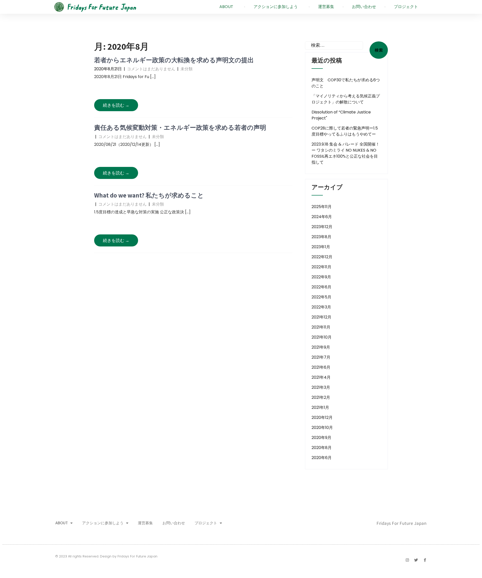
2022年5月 (321, 297)
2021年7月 (321, 357)
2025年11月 (322, 207)
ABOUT (226, 7)
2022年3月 (321, 307)
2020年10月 (322, 427)
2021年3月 (321, 387)
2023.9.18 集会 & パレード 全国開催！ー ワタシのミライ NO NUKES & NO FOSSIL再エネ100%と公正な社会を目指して (346, 153)
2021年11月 (321, 327)
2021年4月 (321, 377)
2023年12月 (322, 227)
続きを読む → (116, 105)
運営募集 (326, 7)
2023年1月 (321, 247)
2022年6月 (321, 287)
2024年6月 (322, 217)
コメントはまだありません (151, 69)
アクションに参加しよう (276, 7)
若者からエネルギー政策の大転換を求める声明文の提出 (174, 60)
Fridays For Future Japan (402, 523)
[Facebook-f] (425, 560)
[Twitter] (416, 560)
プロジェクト (406, 7)
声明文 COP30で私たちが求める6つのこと (346, 83)
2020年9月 (321, 437)
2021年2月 (321, 397)
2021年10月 (322, 337)
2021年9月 (321, 347)
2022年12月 (322, 257)
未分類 (186, 69)
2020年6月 (322, 458)
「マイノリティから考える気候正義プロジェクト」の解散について (346, 99)
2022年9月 (321, 277)
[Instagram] (407, 560)
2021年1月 (320, 407)
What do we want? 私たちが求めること (149, 195)
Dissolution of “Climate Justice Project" (341, 115)
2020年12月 (322, 417)
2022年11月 (321, 267)
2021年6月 (321, 367)
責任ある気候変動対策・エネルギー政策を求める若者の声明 (180, 127)
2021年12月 (321, 317)
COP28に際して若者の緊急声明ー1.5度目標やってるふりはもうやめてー (345, 131)
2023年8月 (321, 237)
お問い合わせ (364, 7)
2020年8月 (322, 448)
